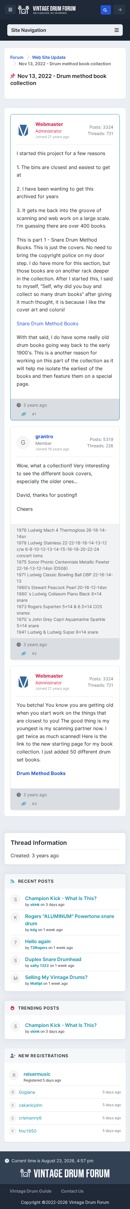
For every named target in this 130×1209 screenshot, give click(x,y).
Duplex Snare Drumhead (53, 959)
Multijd (36, 983)
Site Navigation (28, 30)
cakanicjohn (30, 1105)
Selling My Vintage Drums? (56, 977)
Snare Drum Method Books (47, 323)
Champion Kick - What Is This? (61, 898)
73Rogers (39, 947)
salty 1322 (40, 965)
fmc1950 (28, 1130)
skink (35, 904)
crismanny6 (30, 1117)
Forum (17, 57)
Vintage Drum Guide (30, 1191)
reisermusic (37, 1074)
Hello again (38, 941)
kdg (34, 929)
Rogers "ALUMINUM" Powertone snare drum (69, 919)
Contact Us (72, 1191)
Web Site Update (49, 57)
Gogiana (27, 1092)
